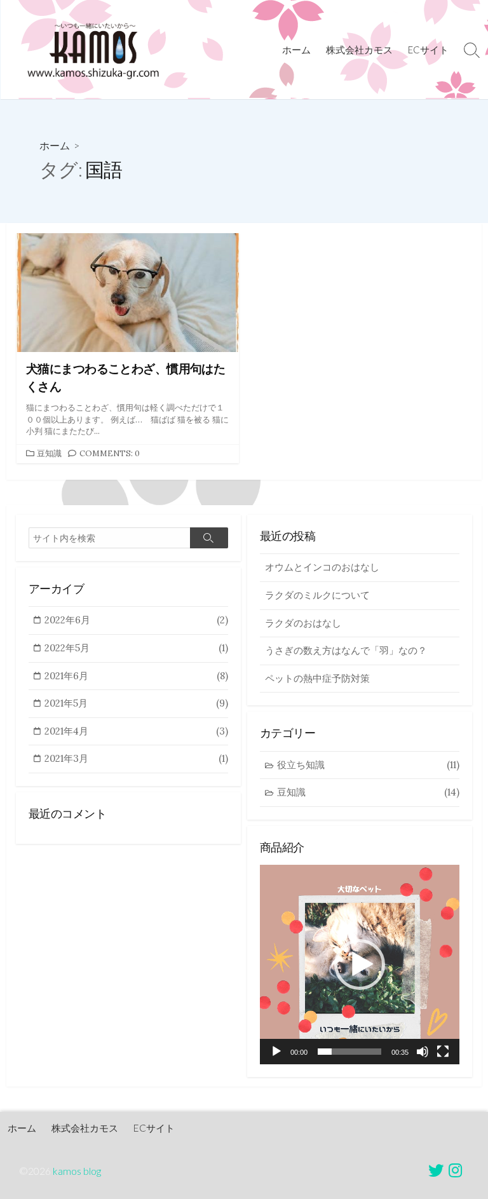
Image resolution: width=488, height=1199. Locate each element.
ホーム (296, 49)
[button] (359, 964)
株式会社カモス (359, 49)
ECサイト (428, 49)
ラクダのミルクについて (317, 595)
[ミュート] (422, 1051)
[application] (359, 964)
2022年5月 (136, 648)
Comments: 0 (109, 453)
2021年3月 (136, 758)
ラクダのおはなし (303, 623)
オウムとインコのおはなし (322, 567)
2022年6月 (136, 620)
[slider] (349, 1051)
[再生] (276, 1051)
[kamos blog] (92, 49)
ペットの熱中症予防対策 (317, 678)
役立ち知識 (368, 765)
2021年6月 (136, 676)
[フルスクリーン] (443, 1051)
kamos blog (77, 1171)
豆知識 (49, 453)
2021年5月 (136, 703)
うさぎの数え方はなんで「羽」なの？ (346, 650)
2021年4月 (136, 731)
